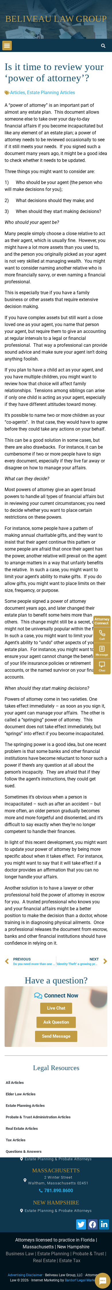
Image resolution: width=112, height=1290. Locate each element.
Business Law (20, 1253)
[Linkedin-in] (104, 1224)
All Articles (15, 1082)
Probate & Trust (88, 1253)
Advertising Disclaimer (25, 1275)
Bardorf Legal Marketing (83, 1280)
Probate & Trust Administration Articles (38, 1117)
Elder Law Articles (21, 1094)
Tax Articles (16, 1140)
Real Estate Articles (22, 1128)
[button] (7, 45)
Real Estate (44, 1260)
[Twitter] (81, 1224)
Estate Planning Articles (51, 92)
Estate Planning (53, 1253)
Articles (17, 92)
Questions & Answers (24, 1151)
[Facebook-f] (93, 1224)
